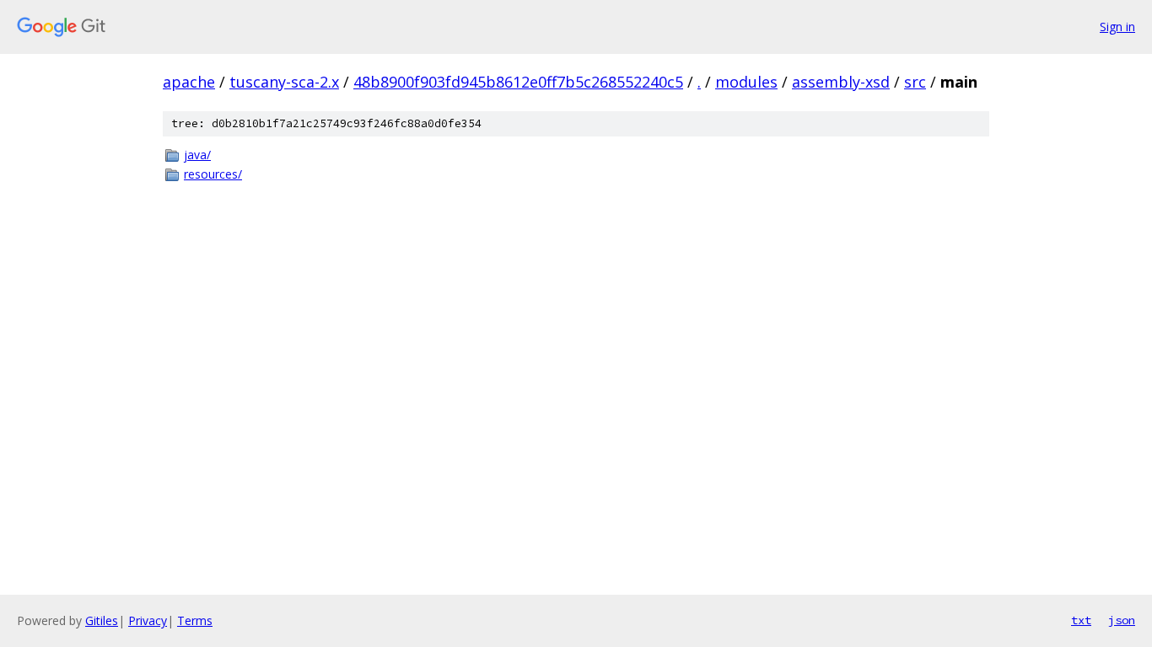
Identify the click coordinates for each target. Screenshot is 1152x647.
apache (189, 82)
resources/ (213, 174)
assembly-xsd (841, 82)
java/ (197, 155)
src (915, 82)
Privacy (147, 620)
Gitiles (101, 620)
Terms (195, 620)
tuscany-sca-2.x (284, 82)
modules (746, 82)
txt (1081, 620)
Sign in (1117, 27)
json (1121, 620)
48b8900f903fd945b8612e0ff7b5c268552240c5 (518, 82)
